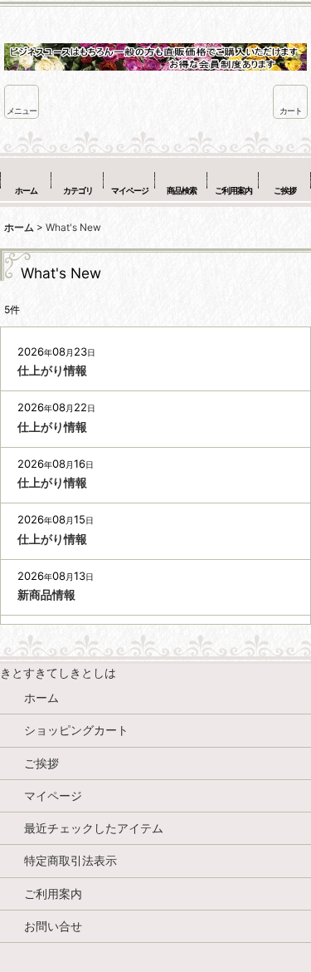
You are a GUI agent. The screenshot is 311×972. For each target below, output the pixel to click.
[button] (21, 102)
